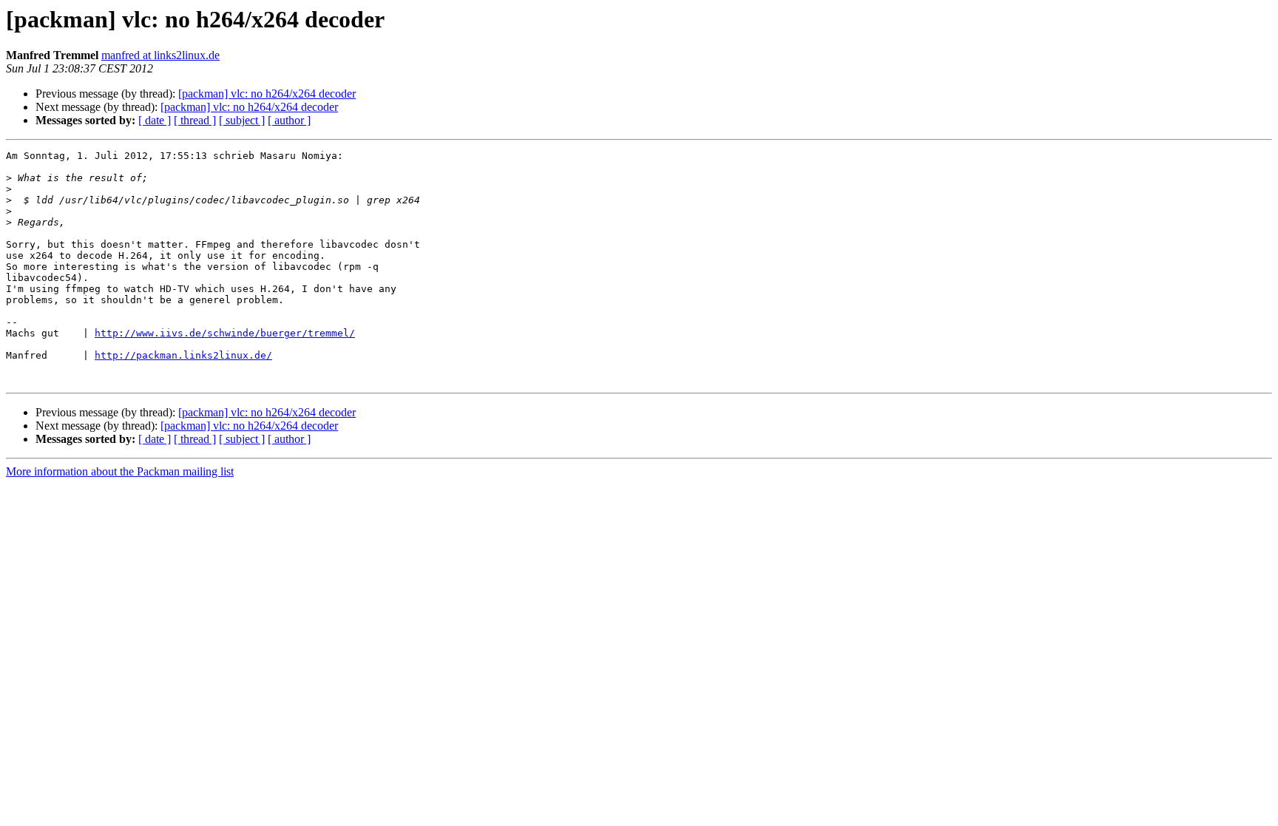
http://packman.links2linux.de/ (183, 355)
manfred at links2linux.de (160, 55)
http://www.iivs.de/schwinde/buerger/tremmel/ (225, 333)
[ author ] (289, 120)
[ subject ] (242, 120)
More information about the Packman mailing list (120, 471)
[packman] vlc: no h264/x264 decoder (267, 93)
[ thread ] (195, 120)
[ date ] (154, 120)
